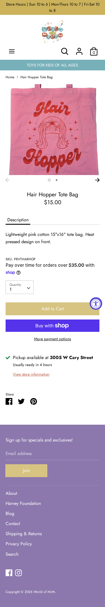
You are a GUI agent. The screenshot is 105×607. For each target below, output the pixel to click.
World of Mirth (44, 591)
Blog (10, 513)
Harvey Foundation (23, 503)
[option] (52, 129)
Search (12, 554)
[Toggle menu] (12, 51)
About (11, 493)
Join (26, 470)
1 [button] (49, 180)
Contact (13, 523)
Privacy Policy (19, 544)
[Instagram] (18, 572)
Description (18, 220)
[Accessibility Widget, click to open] (96, 303)
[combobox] (20, 287)
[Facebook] (9, 572)
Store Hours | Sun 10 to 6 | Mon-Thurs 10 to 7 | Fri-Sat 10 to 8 (52, 7)
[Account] (79, 49)
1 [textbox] (10, 289)
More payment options (52, 339)
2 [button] (56, 180)
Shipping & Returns (24, 533)
